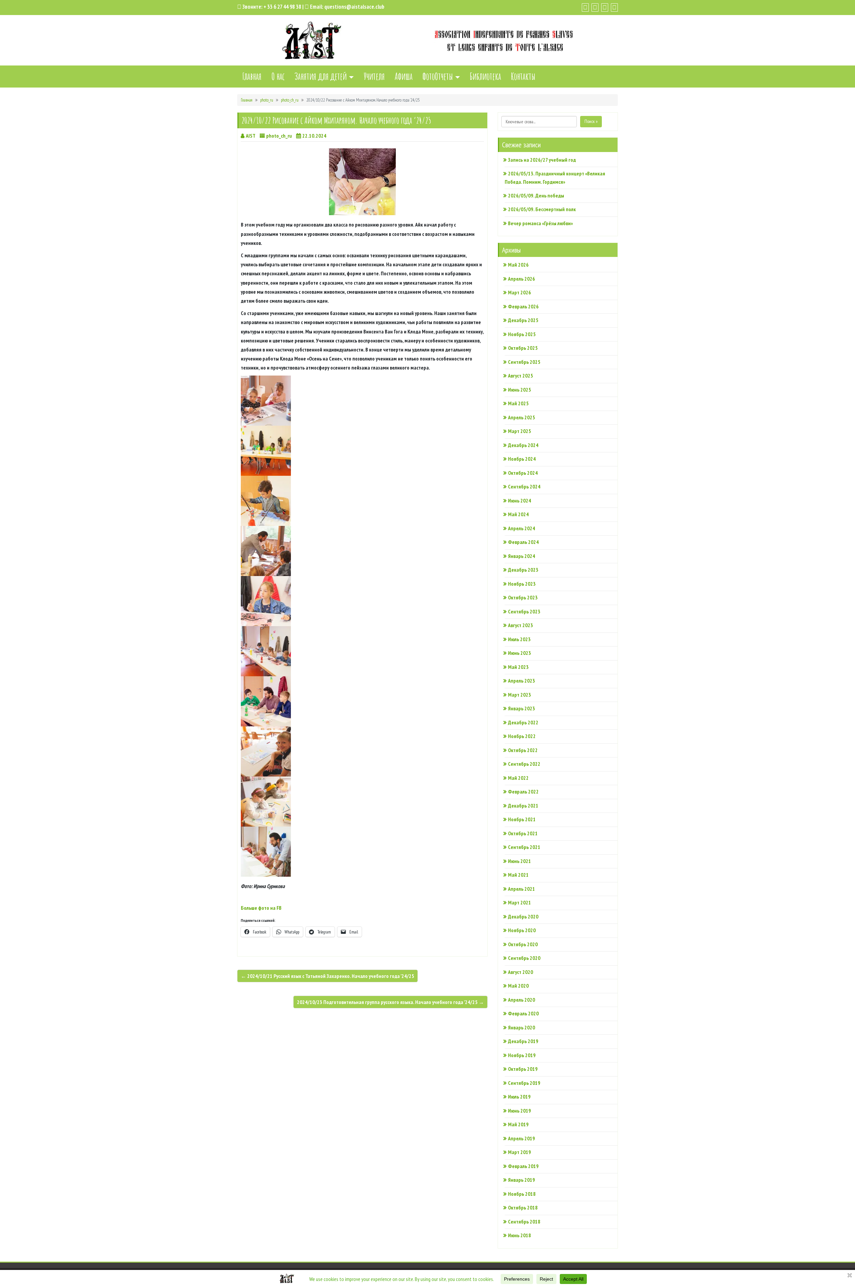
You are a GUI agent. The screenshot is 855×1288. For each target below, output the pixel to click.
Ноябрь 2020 (522, 930)
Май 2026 (518, 264)
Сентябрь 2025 (524, 362)
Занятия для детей (321, 76)
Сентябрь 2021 (524, 847)
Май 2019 (518, 1124)
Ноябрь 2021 (522, 819)
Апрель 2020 (521, 999)
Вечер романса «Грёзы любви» (540, 223)
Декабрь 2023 (523, 569)
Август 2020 (520, 972)
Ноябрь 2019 (522, 1055)
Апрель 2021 (521, 888)
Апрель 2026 (521, 278)
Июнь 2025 (519, 389)
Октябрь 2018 (523, 1207)
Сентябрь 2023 (524, 611)
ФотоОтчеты (437, 76)
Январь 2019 (521, 1179)
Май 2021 (518, 874)
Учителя (374, 76)
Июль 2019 (519, 1096)
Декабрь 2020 (523, 916)
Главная (252, 76)
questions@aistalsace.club (354, 6)
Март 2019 (519, 1152)
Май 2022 (518, 777)
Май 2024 (518, 514)
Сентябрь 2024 (524, 486)
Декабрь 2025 (523, 320)
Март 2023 (519, 694)
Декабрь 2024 (523, 445)
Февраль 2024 (523, 542)
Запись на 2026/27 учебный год (542, 159)
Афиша (403, 76)
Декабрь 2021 (523, 805)
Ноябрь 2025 (522, 334)
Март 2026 (519, 292)
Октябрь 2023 (523, 597)
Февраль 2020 (523, 1013)
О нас (278, 76)
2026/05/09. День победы (536, 195)
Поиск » (590, 121)
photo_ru (266, 100)
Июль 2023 (519, 639)
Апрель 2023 (521, 680)
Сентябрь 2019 (524, 1083)
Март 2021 (519, 902)
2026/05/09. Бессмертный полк (542, 209)
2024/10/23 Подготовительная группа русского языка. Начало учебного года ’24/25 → (390, 1002)
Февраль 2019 (523, 1166)
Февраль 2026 (523, 306)
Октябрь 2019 (523, 1068)
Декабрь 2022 (523, 722)
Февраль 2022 (523, 791)
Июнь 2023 (519, 653)
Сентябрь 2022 (524, 763)
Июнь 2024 (519, 500)
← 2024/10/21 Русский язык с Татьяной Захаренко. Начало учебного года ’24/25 (327, 976)
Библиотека (485, 76)
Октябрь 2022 (523, 750)
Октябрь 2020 (523, 944)
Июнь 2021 (519, 861)
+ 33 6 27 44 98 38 (282, 6)
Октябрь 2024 (523, 472)
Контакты (523, 76)
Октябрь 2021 (523, 833)
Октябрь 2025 (523, 347)
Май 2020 (518, 985)
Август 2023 (520, 625)
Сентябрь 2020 (524, 958)
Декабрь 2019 (523, 1041)
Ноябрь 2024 (522, 458)
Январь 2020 (521, 1027)
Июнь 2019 (519, 1110)
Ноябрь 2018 (522, 1193)
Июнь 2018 (519, 1235)
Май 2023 (518, 667)
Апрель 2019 (521, 1138)
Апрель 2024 (521, 528)
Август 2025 (520, 375)
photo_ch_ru (290, 100)
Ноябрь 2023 (522, 583)
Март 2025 (519, 431)
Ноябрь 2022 (522, 736)
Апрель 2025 (521, 417)
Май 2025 (518, 403)
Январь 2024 (521, 556)
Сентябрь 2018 (524, 1221)
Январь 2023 (521, 708)
